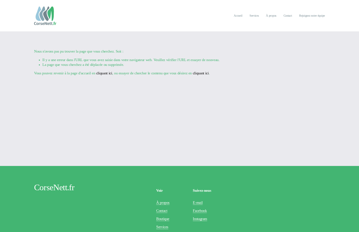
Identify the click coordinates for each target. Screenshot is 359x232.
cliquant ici (104, 73)
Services (254, 15)
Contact (288, 15)
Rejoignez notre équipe (312, 15)
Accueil (238, 15)
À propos (271, 15)
